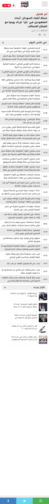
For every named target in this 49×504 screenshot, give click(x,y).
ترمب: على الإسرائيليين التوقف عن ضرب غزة (23, 263)
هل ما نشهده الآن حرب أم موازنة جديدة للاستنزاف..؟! (24, 327)
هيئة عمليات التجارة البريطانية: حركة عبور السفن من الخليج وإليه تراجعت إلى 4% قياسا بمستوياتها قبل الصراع (21, 59)
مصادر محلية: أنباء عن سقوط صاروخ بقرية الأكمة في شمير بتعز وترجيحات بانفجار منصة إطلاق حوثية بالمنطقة (20, 138)
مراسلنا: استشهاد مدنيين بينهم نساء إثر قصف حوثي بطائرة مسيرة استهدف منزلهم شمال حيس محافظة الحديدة (21, 225)
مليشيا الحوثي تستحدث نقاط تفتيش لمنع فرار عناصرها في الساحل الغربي (26, 317)
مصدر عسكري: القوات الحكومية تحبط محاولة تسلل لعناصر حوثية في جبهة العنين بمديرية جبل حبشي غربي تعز (20, 154)
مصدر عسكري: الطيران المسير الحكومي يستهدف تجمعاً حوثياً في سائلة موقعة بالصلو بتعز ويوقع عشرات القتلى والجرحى (21, 162)
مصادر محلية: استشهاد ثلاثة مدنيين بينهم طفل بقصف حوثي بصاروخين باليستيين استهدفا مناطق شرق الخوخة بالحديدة (20, 146)
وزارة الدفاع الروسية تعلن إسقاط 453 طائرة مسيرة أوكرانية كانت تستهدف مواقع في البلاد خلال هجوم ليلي (20, 114)
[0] (8, 501)
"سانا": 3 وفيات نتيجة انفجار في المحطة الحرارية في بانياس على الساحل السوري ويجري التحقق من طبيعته (20, 194)
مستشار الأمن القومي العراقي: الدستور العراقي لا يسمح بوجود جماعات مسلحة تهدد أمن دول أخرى (21, 75)
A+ (40, 34)
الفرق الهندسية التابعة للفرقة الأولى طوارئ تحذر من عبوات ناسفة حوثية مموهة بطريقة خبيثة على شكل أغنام (21, 130)
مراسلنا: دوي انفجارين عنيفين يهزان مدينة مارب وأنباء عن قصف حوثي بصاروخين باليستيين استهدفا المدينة (22, 217)
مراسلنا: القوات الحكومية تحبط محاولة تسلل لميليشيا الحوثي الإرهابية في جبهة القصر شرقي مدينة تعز (21, 99)
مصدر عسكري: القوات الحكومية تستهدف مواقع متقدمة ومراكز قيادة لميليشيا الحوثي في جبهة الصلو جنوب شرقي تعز (21, 170)
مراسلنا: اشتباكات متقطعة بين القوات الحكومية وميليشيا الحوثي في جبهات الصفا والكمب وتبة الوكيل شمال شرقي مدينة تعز (22, 178)
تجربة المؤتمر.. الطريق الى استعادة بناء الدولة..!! (23, 294)
